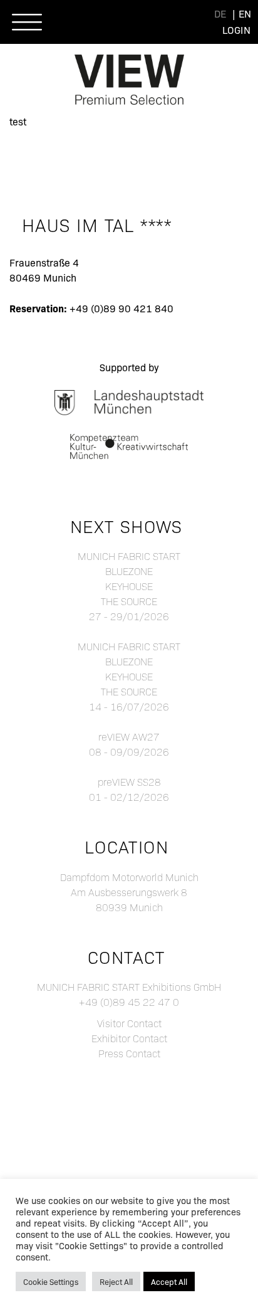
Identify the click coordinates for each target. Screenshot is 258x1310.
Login (236, 29)
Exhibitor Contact (129, 1038)
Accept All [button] (169, 1281)
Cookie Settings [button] (50, 1281)
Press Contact (129, 1053)
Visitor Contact (129, 1023)
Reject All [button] (116, 1281)
